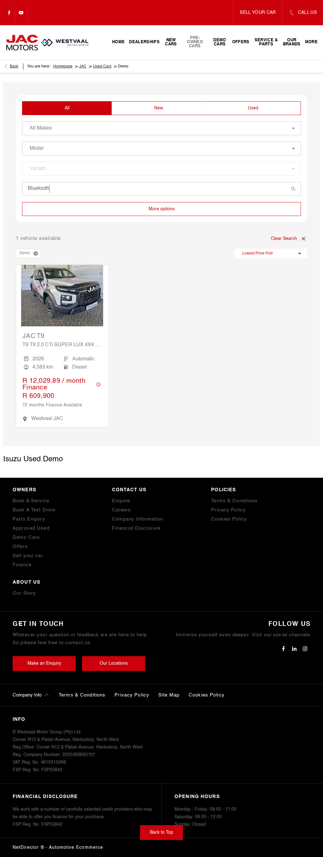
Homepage (63, 66)
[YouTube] (21, 12)
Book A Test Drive (34, 510)
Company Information (137, 519)
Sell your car (28, 555)
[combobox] (161, 128)
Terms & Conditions (234, 500)
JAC (82, 66)
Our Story (24, 593)
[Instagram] (305, 648)
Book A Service (31, 500)
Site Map (168, 695)
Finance (22, 565)
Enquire (121, 500)
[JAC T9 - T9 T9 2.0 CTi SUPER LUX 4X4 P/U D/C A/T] (62, 295)
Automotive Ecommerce (76, 847)
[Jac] (22, 42)
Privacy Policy (228, 510)
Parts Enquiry (29, 519)
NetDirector (27, 847)
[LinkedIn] (294, 648)
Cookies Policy (229, 519)
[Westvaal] (64, 42)
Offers (20, 546)
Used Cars (102, 66)
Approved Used (31, 528)
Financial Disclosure (136, 528)
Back (14, 66)
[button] (35, 253)
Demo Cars (26, 537)
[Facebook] (9, 12)
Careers (121, 510)
